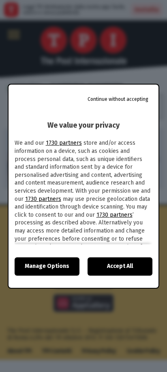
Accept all (120, 266)
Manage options (47, 266)
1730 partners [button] (64, 142)
